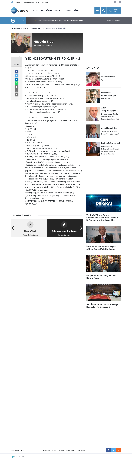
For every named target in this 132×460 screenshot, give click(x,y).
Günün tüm (114, 21)
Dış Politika (37, 10)
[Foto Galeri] (120, 2)
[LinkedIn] (16, 79)
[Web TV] (115, 2)
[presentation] (18, 20)
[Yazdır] (16, 90)
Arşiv (37, 2)
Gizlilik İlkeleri (70, 450)
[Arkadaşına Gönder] (16, 87)
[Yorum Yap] (16, 94)
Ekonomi (67, 10)
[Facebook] (16, 71)
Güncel (48, 10)
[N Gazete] (19, 10)
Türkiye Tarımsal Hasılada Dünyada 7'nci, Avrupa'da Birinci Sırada (60, 21)
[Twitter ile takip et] (113, 450)
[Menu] (97, 11)
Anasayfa (46, 450)
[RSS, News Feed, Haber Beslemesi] (118, 450)
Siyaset (57, 10)
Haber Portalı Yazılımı (21, 457)
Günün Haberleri (29, 2)
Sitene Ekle (45, 2)
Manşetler (19, 2)
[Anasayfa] (12, 2)
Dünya (76, 10)
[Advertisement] (47, 254)
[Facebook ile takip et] (108, 450)
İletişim (61, 450)
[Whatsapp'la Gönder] (16, 83)
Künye (54, 450)
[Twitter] (16, 75)
